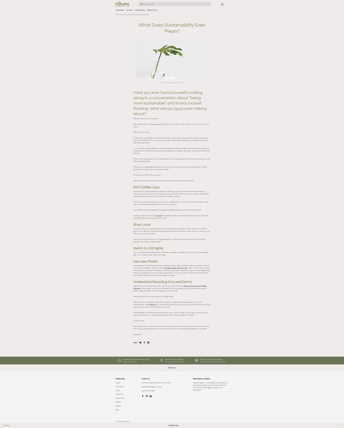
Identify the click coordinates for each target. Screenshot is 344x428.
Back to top (172, 368)
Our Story (129, 10)
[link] (340, 425)
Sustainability (140, 10)
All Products (120, 387)
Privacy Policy (120, 398)
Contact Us (119, 394)
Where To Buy (152, 10)
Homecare (123, 14)
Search (118, 383)
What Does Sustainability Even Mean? (138, 14)
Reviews (118, 406)
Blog (117, 410)
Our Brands (120, 10)
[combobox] (174, 4)
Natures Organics (125, 421)
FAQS (118, 390)
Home (117, 14)
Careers (118, 402)
